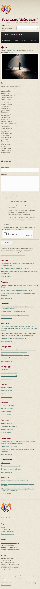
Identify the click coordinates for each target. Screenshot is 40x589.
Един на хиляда (5, 463)
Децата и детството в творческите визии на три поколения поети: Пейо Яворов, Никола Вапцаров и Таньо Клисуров (19, 328)
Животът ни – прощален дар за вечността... (15, 315)
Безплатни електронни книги (10, 550)
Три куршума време (7, 408)
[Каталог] (6, 9)
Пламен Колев (10, 51)
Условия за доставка (7, 532)
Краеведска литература (9, 547)
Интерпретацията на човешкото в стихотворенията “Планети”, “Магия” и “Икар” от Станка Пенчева (18, 334)
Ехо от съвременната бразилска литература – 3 (16, 290)
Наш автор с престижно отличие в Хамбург (15, 268)
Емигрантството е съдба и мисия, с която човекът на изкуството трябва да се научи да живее (18, 351)
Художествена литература (10, 543)
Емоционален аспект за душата (11, 469)
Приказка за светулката (9, 426)
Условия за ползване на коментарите (13, 255)
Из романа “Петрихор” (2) (9, 376)
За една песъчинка (7, 429)
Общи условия (5, 529)
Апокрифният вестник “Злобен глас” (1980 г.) (15, 481)
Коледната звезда (6, 423)
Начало (6, 34)
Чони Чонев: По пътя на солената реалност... (15, 358)
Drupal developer (6, 585)
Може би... (4, 394)
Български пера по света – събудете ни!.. (14, 338)
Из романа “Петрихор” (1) (9, 373)
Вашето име (5, 167)
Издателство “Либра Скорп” (20, 19)
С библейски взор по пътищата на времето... (15, 355)
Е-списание (5, 40)
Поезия (11, 52)
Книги (12, 35)
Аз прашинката (6, 412)
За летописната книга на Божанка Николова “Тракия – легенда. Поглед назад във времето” (18, 442)
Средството (5, 370)
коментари (7, 161)
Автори (17, 40)
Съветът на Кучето (7, 405)
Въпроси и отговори (7, 534)
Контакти (34, 40)
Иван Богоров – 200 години (9, 446)
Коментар (4, 174)
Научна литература (7, 545)
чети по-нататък (6, 276)
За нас (23, 40)
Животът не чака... (7, 391)
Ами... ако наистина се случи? (10, 466)
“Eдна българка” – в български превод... (13, 312)
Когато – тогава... (7, 387)
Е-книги (21, 35)
